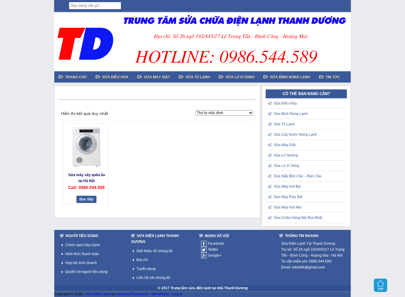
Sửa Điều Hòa (285, 103)
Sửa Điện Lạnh (98, 294)
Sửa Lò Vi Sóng (286, 166)
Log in (177, 294)
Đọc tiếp (86, 199)
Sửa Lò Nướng (286, 155)
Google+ (215, 255)
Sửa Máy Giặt (285, 145)
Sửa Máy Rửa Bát (288, 197)
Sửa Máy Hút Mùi (288, 207)
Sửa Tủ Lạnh (284, 124)
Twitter (213, 249)
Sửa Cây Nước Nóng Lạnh (295, 134)
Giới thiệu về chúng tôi (154, 251)
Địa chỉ (142, 260)
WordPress (160, 294)
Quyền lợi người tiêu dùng (86, 272)
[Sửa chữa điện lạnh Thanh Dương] (202, 41)
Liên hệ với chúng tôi (153, 278)
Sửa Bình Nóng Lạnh (291, 114)
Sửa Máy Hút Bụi (287, 186)
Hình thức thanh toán (82, 254)
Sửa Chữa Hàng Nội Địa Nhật (298, 218)
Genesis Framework (132, 294)
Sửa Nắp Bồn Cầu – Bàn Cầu (297, 176)
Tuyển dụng (146, 269)
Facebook (216, 243)
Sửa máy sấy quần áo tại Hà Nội (86, 178)
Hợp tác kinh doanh (81, 263)
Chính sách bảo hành (82, 245)
